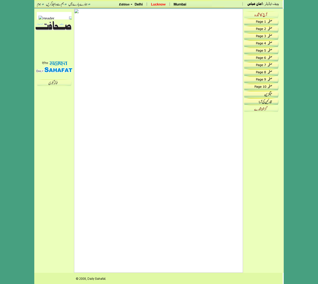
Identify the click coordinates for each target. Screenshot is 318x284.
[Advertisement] (263, 187)
